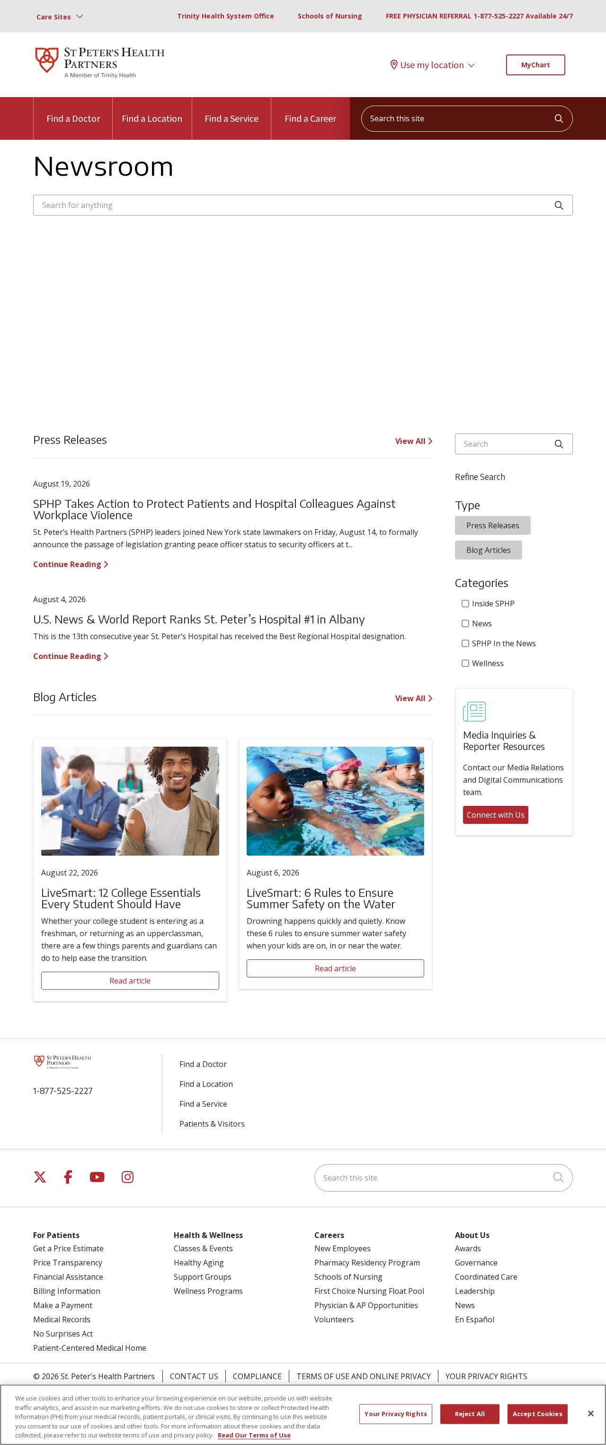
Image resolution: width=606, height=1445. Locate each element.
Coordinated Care (486, 1277)
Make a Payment (62, 1305)
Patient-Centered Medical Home (89, 1348)
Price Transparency (67, 1262)
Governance (476, 1262)
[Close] (590, 1413)
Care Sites (53, 16)
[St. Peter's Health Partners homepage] (100, 79)
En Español (474, 1319)
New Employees (342, 1248)
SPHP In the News (504, 643)
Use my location (432, 65)
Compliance (257, 1376)
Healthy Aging (199, 1262)
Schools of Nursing (330, 15)
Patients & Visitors (212, 1124)
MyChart (535, 64)
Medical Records (61, 1319)
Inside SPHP (493, 603)
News (482, 623)
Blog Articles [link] (488, 550)
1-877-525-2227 (63, 1090)
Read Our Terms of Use (254, 1435)
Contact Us (194, 1376)
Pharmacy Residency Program (367, 1262)
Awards (468, 1248)
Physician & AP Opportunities (366, 1305)
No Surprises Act (63, 1333)
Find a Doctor (73, 118)
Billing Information (66, 1291)
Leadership (475, 1291)
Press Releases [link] (492, 525)
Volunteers (334, 1319)
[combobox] (467, 119)
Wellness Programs (208, 1291)
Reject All (470, 1413)
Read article (130, 980)
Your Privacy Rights (486, 1376)
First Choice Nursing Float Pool (369, 1291)
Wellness (488, 663)
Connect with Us (496, 815)
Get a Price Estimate (68, 1248)
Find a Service (231, 118)
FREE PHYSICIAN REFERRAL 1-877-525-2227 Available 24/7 (479, 15)
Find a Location (152, 118)
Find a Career (310, 118)
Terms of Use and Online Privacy (363, 1376)
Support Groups (203, 1277)
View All (411, 441)
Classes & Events (203, 1248)
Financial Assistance (68, 1277)
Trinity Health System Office (225, 15)
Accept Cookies (537, 1413)
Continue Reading (68, 564)
